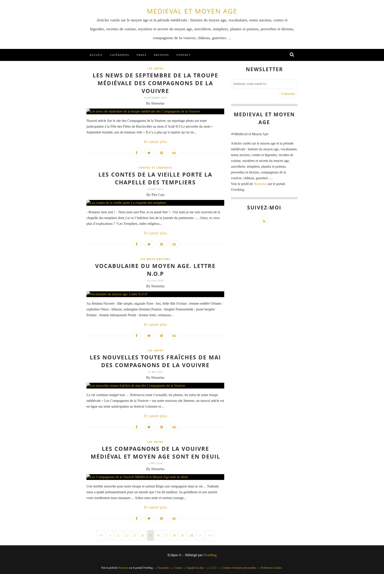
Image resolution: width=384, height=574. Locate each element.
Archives (161, 54)
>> (210, 535)
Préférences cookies (271, 567)
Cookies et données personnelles (239, 567)
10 (191, 535)
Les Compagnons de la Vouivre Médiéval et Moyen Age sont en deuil (155, 452)
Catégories (119, 54)
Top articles (163, 567)
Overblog (210, 555)
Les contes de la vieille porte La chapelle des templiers (155, 178)
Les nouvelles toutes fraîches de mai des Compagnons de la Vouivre (155, 361)
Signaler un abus (196, 567)
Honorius (260, 184)
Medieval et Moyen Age (192, 11)
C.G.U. (213, 567)
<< (101, 535)
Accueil (96, 54)
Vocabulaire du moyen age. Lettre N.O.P (155, 269)
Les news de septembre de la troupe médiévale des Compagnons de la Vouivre (155, 83)
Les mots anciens (155, 259)
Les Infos (155, 68)
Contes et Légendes (155, 167)
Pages (141, 54)
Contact (183, 54)
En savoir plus (155, 141)
